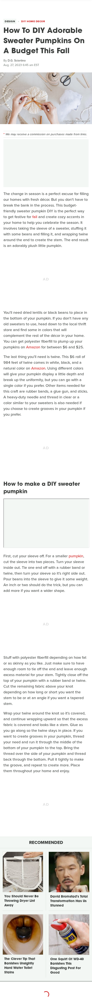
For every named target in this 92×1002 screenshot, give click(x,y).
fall (34, 217)
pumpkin (76, 556)
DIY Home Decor (33, 21)
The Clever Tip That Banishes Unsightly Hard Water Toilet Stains (19, 966)
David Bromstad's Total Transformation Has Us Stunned (69, 901)
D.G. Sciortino (17, 60)
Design (10, 21)
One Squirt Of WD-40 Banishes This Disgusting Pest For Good (67, 966)
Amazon (33, 347)
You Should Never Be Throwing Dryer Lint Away (21, 901)
